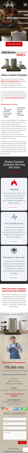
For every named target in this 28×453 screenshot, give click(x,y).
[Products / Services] (14, 250)
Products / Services (14, 257)
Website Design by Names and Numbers (14, 451)
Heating (14, 189)
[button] (25, 5)
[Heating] (14, 182)
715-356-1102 (14, 367)
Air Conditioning (14, 223)
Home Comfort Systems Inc (14, 363)
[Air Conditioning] (14, 216)
